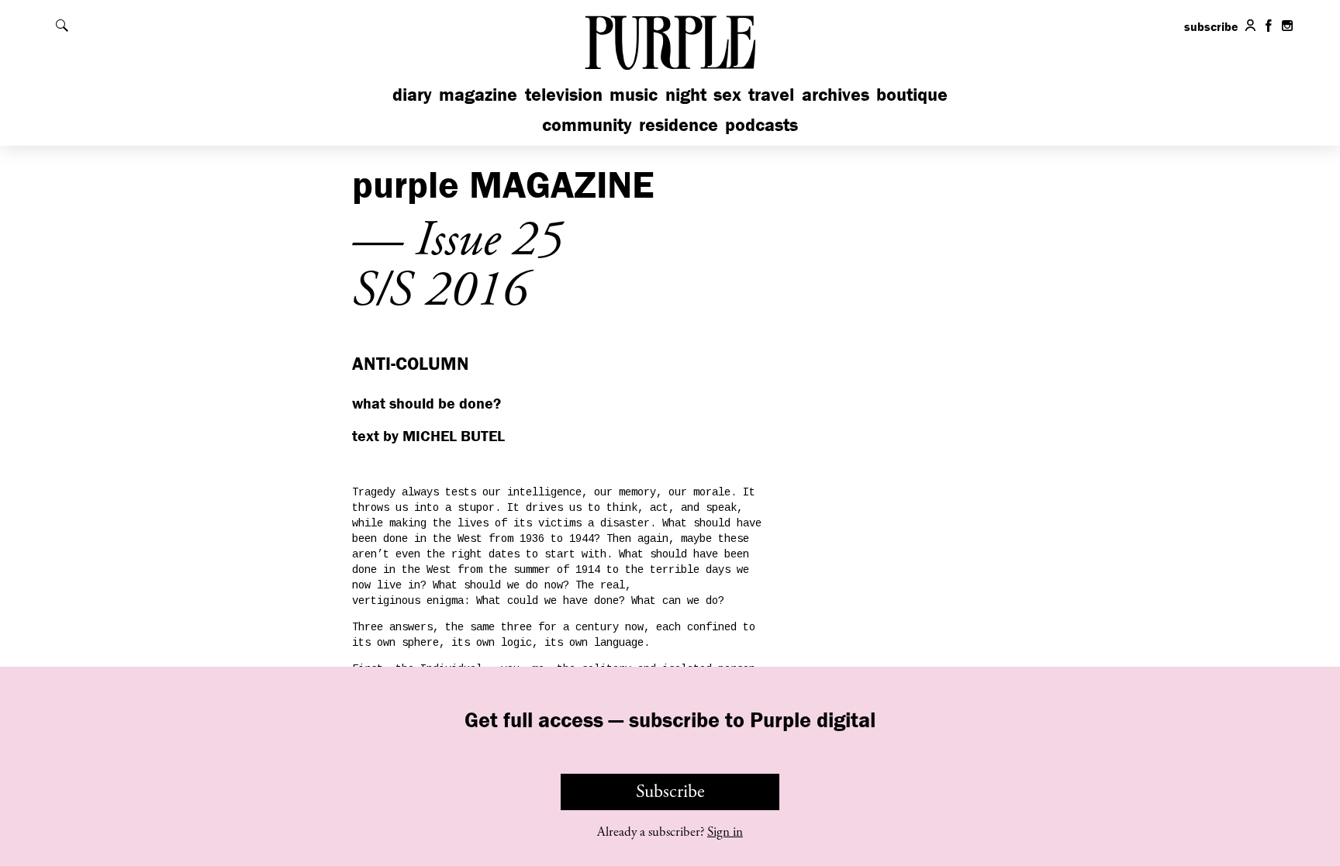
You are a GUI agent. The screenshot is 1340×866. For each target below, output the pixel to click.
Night (685, 94)
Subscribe (670, 791)
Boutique (912, 94)
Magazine (478, 94)
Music (634, 94)
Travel (771, 94)
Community (587, 124)
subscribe (1211, 26)
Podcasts (761, 124)
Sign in (725, 831)
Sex (727, 94)
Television (564, 94)
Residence (678, 124)
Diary (412, 94)
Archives (835, 94)
